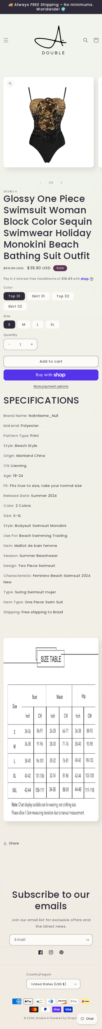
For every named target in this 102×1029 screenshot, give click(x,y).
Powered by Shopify (64, 1018)
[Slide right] (61, 182)
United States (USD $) (48, 984)
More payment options (51, 386)
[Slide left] (40, 182)
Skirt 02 (15, 306)
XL (53, 324)
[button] (6, 40)
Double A (42, 1018)
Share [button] (14, 843)
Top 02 (62, 296)
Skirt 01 (38, 296)
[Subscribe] (87, 939)
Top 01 (14, 296)
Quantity (10, 335)
